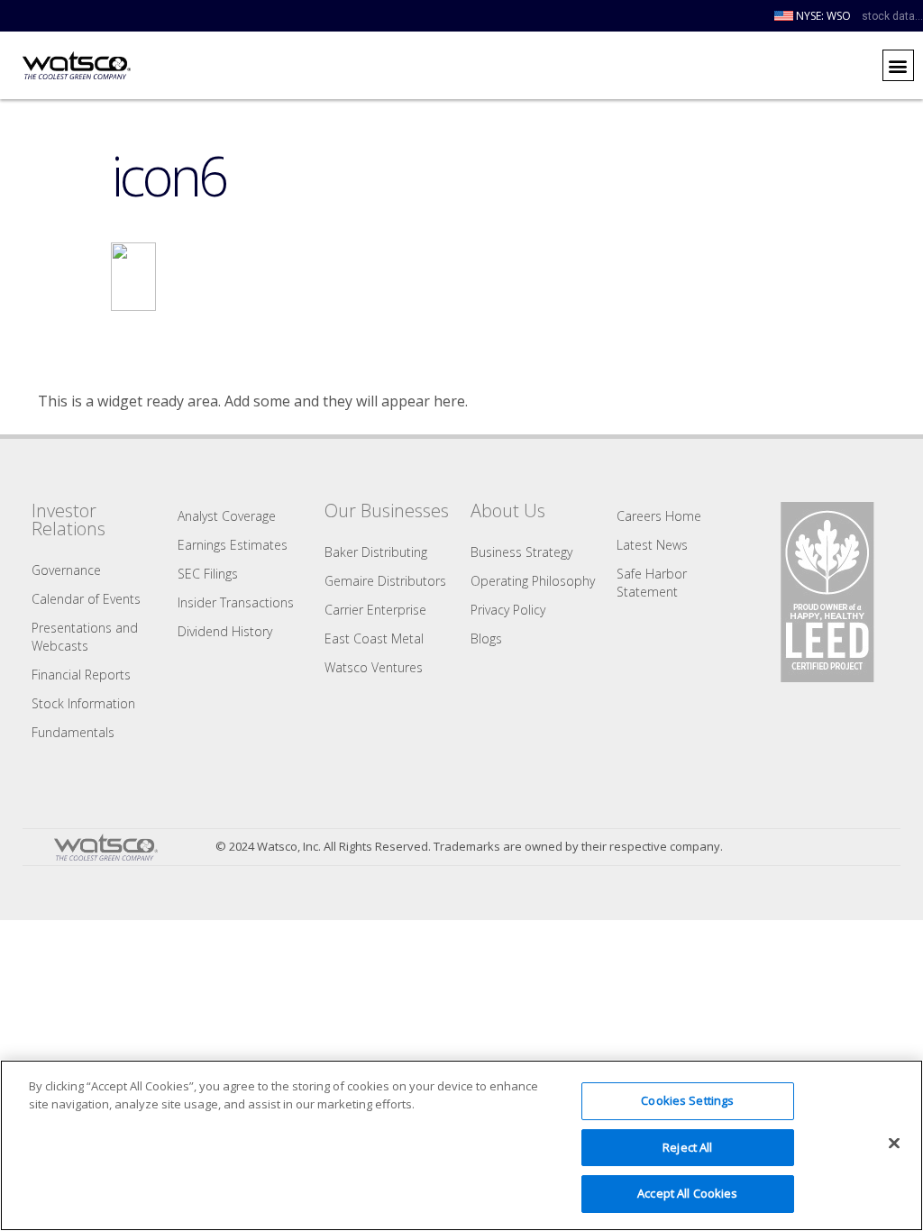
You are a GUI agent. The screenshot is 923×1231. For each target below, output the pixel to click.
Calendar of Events (86, 598)
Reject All (687, 1147)
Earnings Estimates (233, 544)
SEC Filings (208, 573)
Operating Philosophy (533, 580)
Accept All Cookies (687, 1193)
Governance (66, 570)
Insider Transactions (236, 602)
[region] (461, 1145)
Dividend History (225, 631)
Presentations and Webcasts (85, 636)
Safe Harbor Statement (652, 582)
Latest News (652, 544)
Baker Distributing (375, 552)
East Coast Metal (374, 638)
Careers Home (659, 515)
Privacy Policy (508, 609)
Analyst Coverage (227, 515)
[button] (898, 65)
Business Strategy (521, 552)
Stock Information (83, 703)
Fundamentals (73, 732)
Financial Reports (81, 674)
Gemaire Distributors (385, 580)
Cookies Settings (687, 1100)
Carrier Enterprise (375, 609)
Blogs (486, 638)
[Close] (894, 1143)
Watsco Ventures (373, 667)
